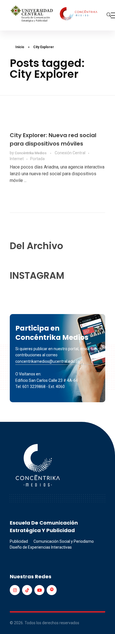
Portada (37, 158)
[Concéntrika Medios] (55, 14)
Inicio (19, 47)
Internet (17, 158)
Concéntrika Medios (31, 153)
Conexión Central (70, 153)
